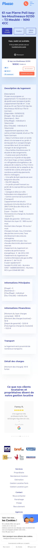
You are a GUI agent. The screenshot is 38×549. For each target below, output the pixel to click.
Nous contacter (19, 496)
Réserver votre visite (27, 73)
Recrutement (19, 507)
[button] (26, 3)
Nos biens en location (19, 476)
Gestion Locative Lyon (19, 487)
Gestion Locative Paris (19, 483)
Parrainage (19, 499)
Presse (19, 503)
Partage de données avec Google (13, 538)
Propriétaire (19, 473)
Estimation (19, 480)
